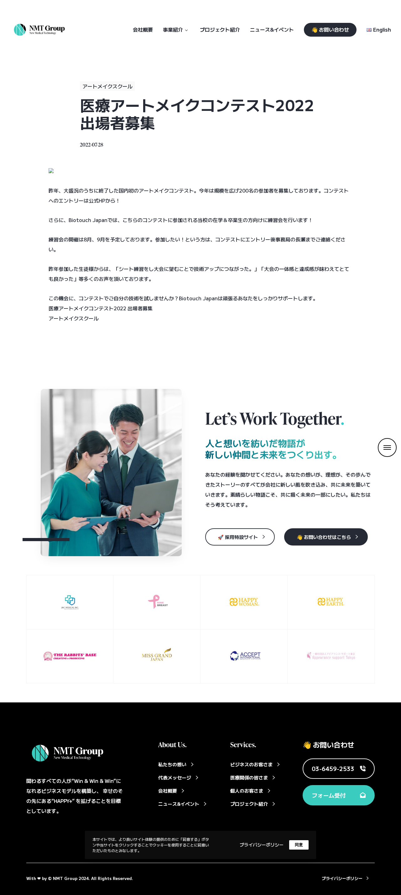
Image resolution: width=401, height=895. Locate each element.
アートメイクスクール (107, 86)
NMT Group (65, 878)
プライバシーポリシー (262, 844)
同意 (299, 844)
